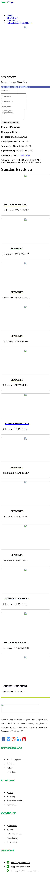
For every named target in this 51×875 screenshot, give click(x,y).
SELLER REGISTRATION (19, 23)
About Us (12, 826)
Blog (10, 768)
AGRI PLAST (23, 155)
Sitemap (11, 797)
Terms (11, 830)
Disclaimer (13, 838)
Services (12, 772)
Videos (11, 764)
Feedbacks (12, 805)
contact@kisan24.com (20, 863)
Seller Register (14, 760)
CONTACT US (13, 20)
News (10, 793)
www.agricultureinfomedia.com (24, 871)
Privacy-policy (14, 834)
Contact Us (13, 842)
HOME (10, 15)
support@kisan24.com (20, 867)
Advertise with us (15, 801)
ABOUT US (12, 18)
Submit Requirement (10, 122)
